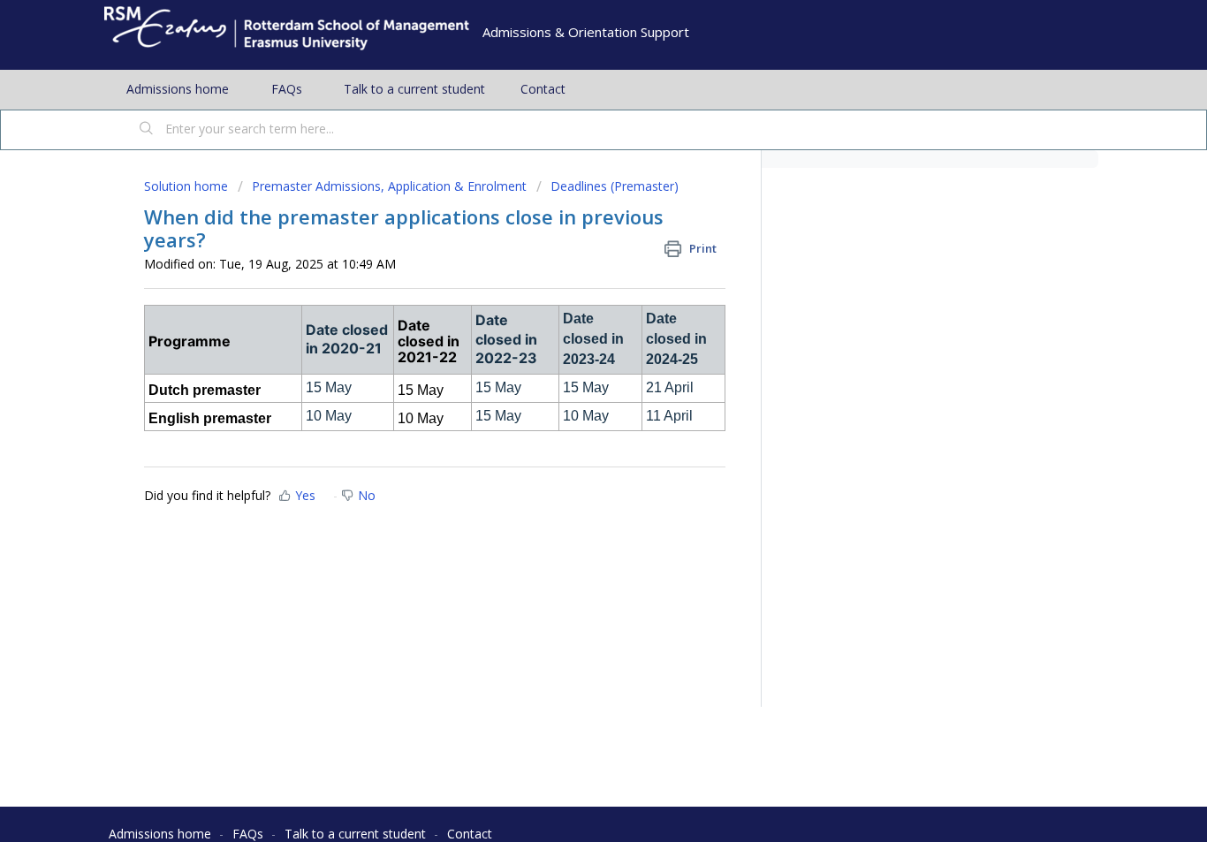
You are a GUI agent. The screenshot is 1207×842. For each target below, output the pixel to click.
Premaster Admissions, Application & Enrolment (389, 186)
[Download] (571, 186)
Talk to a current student (414, 88)
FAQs (286, 88)
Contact (543, 88)
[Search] (146, 130)
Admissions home (177, 88)
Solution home (188, 186)
